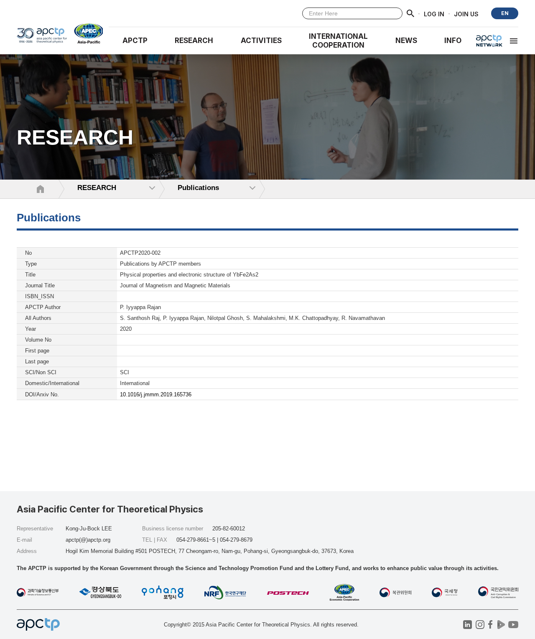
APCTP (135, 40)
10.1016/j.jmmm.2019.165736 (155, 394)
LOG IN (434, 13)
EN (505, 13)
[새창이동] (85, 33)
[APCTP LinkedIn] (467, 624)
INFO (452, 40)
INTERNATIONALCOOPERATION (338, 40)
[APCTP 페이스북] (490, 624)
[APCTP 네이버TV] (501, 624)
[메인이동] (42, 38)
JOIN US (466, 13)
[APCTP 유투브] (513, 624)
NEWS (406, 40)
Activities (261, 40)
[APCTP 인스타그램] (480, 624)
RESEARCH (194, 40)
